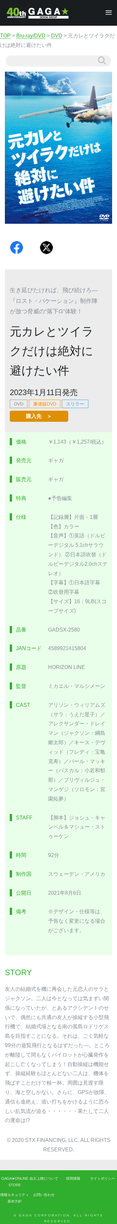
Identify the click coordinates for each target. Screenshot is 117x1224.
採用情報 (73, 1178)
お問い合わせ (44, 1195)
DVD (18, 403)
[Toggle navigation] (107, 13)
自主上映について (44, 1178)
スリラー (75, 403)
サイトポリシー (102, 1178)
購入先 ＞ (39, 416)
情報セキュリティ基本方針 (14, 1198)
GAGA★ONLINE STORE (14, 1181)
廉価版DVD (44, 403)
